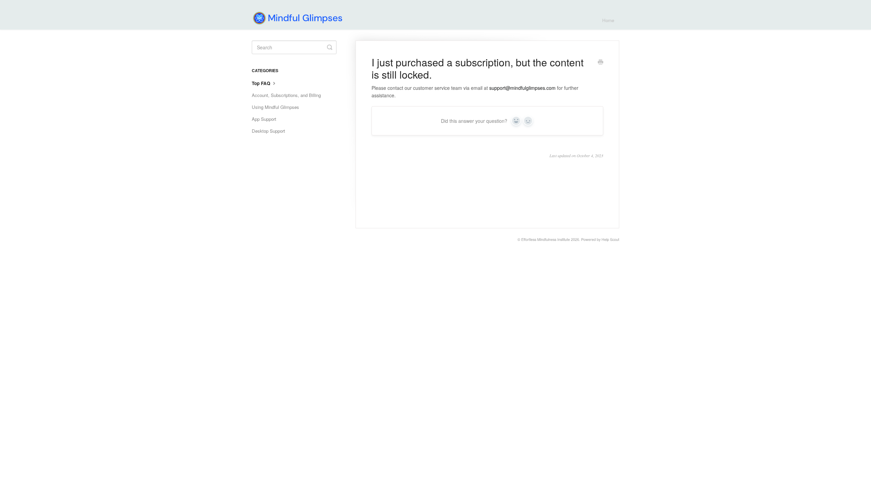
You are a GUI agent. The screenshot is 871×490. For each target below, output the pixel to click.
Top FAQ (262, 83)
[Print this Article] (600, 62)
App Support (264, 119)
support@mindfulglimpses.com (522, 87)
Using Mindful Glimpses (275, 107)
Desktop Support (268, 131)
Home (608, 20)
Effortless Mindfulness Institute (545, 239)
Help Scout (610, 239)
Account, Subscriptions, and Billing (286, 95)
